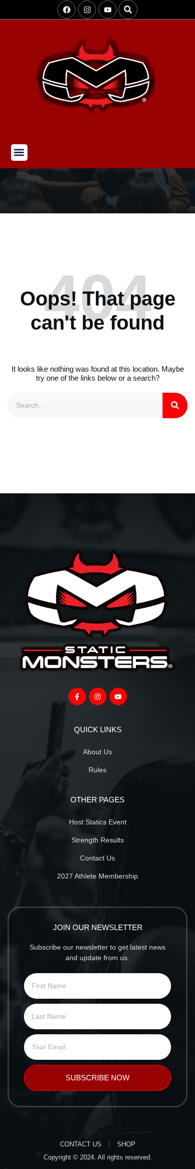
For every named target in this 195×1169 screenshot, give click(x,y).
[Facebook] (67, 10)
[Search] (175, 405)
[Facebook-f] (77, 696)
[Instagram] (87, 10)
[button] (128, 10)
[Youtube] (107, 10)
